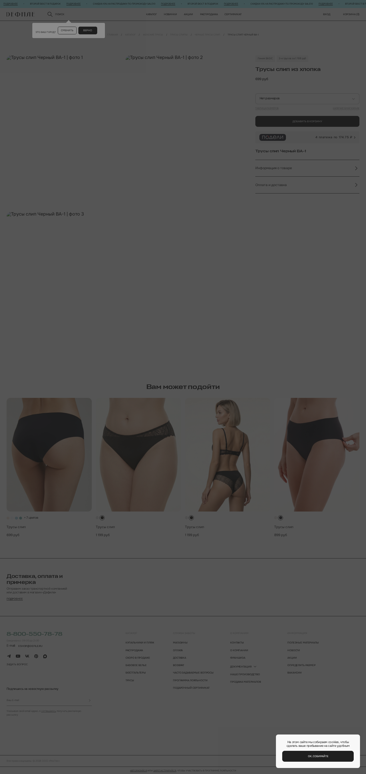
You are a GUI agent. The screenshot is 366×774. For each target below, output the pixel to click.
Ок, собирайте (318, 756)
